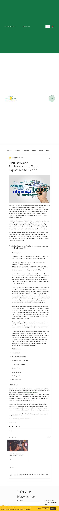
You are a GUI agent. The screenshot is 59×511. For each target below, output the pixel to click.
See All (48, 437)
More (47, 150)
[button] (29, 253)
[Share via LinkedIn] (13, 426)
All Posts (9, 150)
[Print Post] (20, 426)
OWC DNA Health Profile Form (51, 502)
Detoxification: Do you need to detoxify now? (16, 454)
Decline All (45, 508)
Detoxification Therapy (14, 418)
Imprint (46, 504)
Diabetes (34, 150)
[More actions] (49, 158)
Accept (52, 508)
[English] (48, 26)
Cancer (41, 150)
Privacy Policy (27, 509)
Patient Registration (49, 500)
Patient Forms (26, 26)
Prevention (26, 150)
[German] (52, 26)
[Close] (57, 508)
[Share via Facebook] (9, 426)
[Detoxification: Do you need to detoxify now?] (17, 445)
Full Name (20, 500)
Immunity (17, 150)
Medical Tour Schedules (9, 26)
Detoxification (12, 422)
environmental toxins (25, 418)
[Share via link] (16, 426)
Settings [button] (39, 508)
